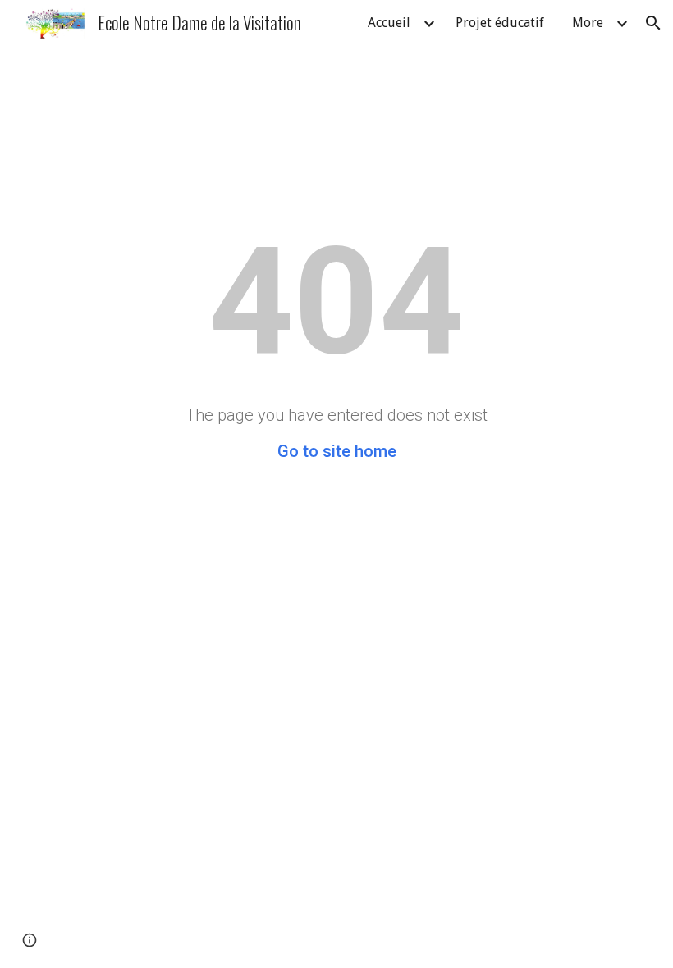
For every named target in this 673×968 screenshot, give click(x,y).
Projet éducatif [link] (500, 22)
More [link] (587, 22)
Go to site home (336, 451)
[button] (653, 23)
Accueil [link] (389, 22)
